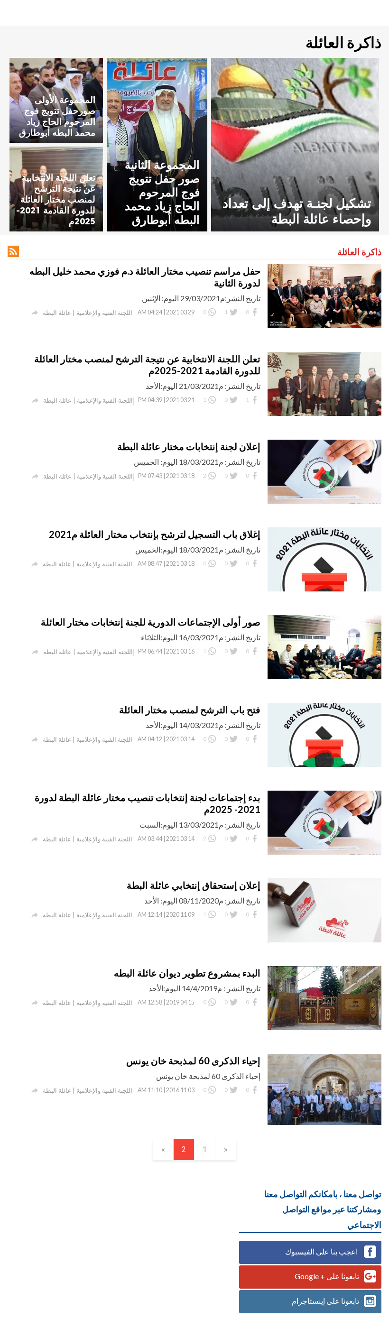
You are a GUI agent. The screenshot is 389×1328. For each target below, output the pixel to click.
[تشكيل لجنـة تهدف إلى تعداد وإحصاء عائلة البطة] (295, 144)
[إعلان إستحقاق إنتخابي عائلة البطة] (324, 939)
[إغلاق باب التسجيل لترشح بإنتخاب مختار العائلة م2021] (324, 588)
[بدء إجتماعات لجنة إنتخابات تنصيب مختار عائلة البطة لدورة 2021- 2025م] (324, 851)
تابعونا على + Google (327, 1276)
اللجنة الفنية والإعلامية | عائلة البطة (87, 312)
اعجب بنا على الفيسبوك (322, 1251)
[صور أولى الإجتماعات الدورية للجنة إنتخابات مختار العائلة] (324, 676)
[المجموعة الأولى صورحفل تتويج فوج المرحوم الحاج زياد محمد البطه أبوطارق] (56, 100)
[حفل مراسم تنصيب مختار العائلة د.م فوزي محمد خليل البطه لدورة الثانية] (324, 325)
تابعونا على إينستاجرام (325, 1300)
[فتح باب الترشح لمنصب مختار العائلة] (324, 763)
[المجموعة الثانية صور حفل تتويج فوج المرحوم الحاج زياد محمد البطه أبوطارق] (157, 144)
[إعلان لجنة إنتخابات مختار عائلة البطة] (324, 500)
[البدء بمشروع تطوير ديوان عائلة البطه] (324, 1027)
